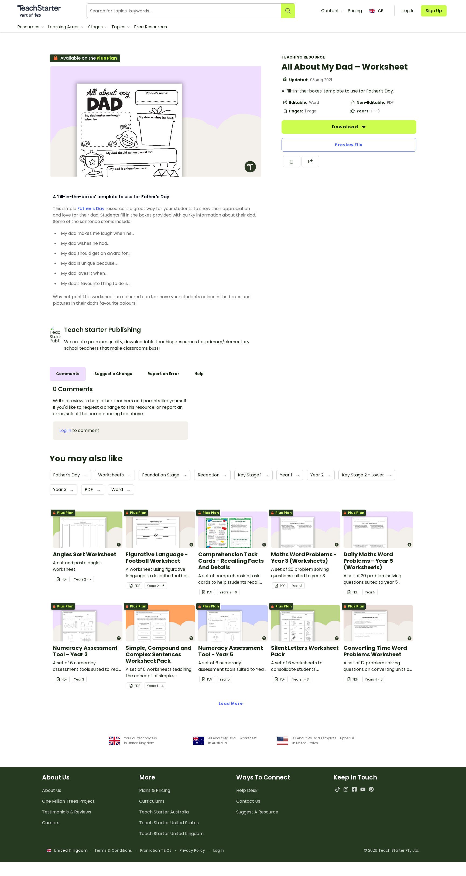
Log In (218, 850)
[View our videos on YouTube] (363, 789)
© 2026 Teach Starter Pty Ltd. (391, 850)
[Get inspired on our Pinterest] (371, 789)
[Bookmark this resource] (291, 161)
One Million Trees (68, 801)
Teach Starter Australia (164, 812)
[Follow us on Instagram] (346, 789)
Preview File (349, 144)
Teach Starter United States (169, 823)
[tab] (68, 374)
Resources (28, 27)
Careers (50, 823)
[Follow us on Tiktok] (337, 789)
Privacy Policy (192, 850)
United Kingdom (69, 850)
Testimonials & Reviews (66, 812)
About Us (51, 790)
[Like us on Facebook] (354, 789)
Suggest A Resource (257, 812)
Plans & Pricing (154, 790)
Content (330, 11)
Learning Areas (64, 27)
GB (380, 10)
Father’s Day (90, 208)
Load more (231, 703)
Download (345, 127)
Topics (118, 27)
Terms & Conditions (113, 850)
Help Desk (247, 790)
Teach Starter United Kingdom (171, 833)
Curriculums (152, 801)
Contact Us (248, 801)
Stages (96, 27)
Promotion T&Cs (155, 850)
